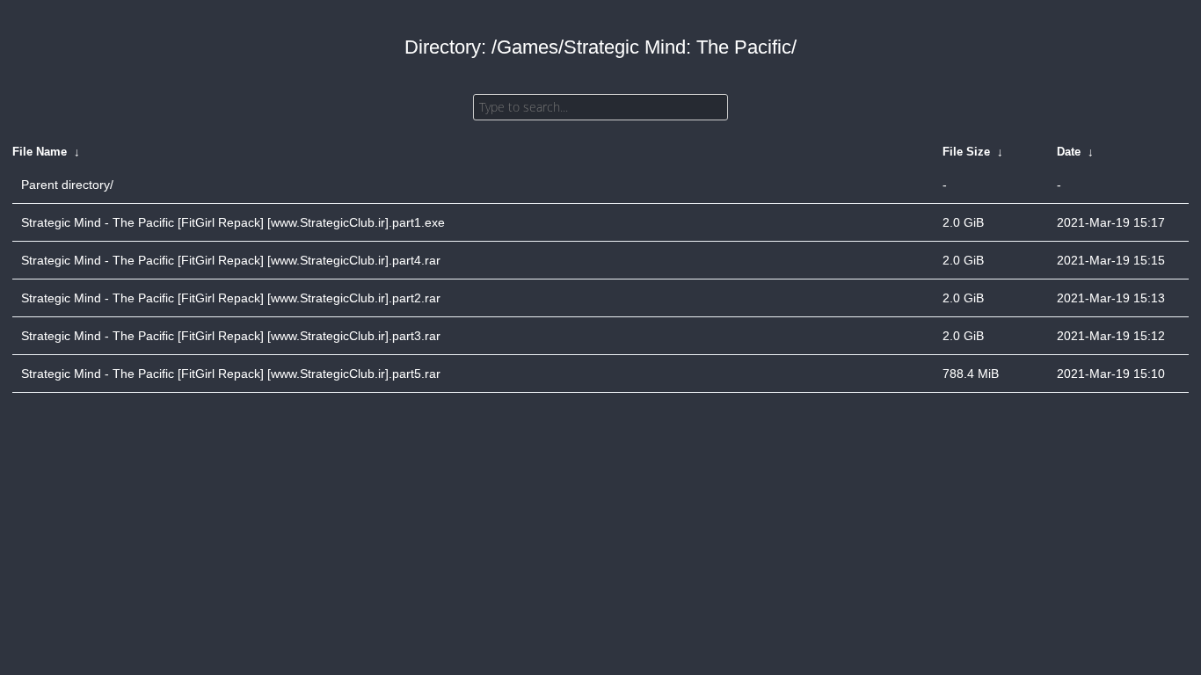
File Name (39, 151)
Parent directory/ (67, 185)
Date (1069, 151)
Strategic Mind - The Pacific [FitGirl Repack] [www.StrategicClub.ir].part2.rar (230, 298)
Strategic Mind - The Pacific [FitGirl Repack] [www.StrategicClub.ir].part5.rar (230, 374)
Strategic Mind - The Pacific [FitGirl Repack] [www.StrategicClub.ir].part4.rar (230, 260)
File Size (966, 151)
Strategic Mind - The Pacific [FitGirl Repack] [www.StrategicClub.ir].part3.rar (230, 336)
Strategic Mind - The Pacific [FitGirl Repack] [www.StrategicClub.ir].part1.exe (233, 222)
